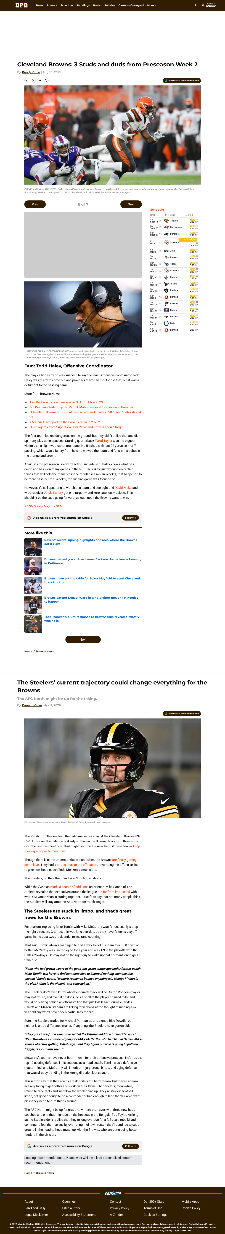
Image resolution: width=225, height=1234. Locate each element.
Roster (97, 5)
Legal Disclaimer (36, 1215)
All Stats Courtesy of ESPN (43, 506)
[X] (203, 5)
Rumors (52, 5)
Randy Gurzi (31, 72)
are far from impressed (114, 892)
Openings (69, 1201)
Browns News (45, 651)
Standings (83, 5)
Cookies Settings (155, 1215)
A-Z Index (116, 1215)
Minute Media (25, 1224)
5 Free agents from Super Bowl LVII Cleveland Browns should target (76, 427)
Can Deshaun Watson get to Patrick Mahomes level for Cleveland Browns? (81, 407)
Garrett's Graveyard (131, 5)
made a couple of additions (69, 887)
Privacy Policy (119, 1208)
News (39, 5)
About (29, 1201)
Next (131, 204)
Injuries (110, 5)
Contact (115, 1201)
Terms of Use (153, 1208)
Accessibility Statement (79, 1215)
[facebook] (196, 5)
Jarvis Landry (53, 493)
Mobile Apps (190, 1201)
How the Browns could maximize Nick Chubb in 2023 (66, 402)
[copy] (46, 80)
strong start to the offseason (77, 865)
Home (28, 651)
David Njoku (123, 488)
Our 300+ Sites (154, 1201)
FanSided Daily (35, 1208)
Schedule (66, 5)
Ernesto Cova (32, 705)
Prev (35, 204)
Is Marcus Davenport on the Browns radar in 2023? (64, 422)
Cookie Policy (191, 1208)
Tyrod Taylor (103, 441)
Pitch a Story (71, 1208)
